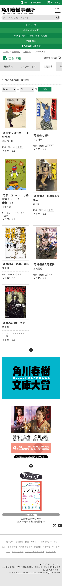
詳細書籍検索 (51, 58)
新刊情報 (8, 66)
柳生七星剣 (43, 135)
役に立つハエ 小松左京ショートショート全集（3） (15, 199)
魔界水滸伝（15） (16, 323)
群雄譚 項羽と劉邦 (18, 264)
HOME (6, 52)
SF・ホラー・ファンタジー (14, 213)
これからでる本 (28, 66)
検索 (36, 30)
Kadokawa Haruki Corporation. (29, 572)
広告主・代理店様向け (33, 2)
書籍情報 (27, 30)
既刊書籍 (27, 52)
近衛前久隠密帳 (46, 264)
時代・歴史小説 (9, 147)
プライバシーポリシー (50, 564)
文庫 (20, 147)
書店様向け (55, 2)
